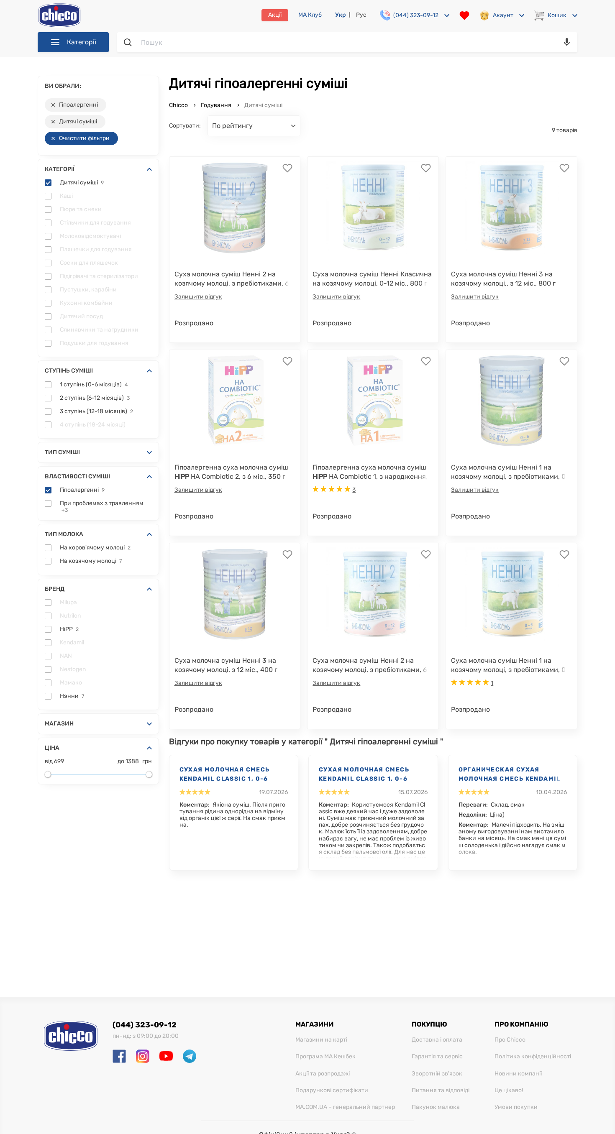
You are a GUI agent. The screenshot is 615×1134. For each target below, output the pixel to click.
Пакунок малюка (436, 1107)
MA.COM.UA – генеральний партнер (345, 1107)
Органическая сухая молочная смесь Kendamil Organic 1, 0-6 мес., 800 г (510, 775)
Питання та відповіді (440, 1090)
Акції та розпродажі (322, 1073)
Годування (216, 105)
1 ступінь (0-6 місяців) (94, 384)
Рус (361, 14)
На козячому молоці (91, 561)
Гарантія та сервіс (437, 1056)
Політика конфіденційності (533, 1056)
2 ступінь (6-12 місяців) (95, 398)
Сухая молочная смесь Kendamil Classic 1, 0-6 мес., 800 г (224, 775)
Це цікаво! (509, 1090)
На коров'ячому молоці (95, 547)
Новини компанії (518, 1073)
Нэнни (72, 696)
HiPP (69, 629)
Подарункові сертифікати (331, 1090)
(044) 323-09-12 (145, 1024)
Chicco (179, 105)
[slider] (48, 774)
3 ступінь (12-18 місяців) (96, 411)
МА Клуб (310, 15)
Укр (340, 14)
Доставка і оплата (437, 1040)
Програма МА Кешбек (325, 1056)
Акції (275, 14)
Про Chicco (510, 1040)
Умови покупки (516, 1107)
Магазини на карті (321, 1040)
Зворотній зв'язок (437, 1073)
